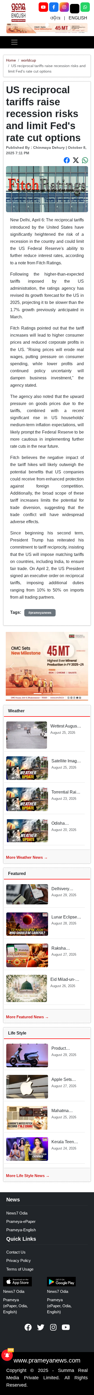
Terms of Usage (19, 1269)
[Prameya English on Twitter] (41, 1327)
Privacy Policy (18, 1260)
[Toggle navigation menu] (14, 42)
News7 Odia (16, 1213)
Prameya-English (21, 1230)
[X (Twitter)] (74, 8)
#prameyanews (39, 613)
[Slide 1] (47, 24)
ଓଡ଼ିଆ (55, 18)
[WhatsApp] (85, 7)
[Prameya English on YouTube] (66, 1327)
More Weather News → (27, 857)
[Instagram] (64, 7)
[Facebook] (53, 7)
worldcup (28, 60)
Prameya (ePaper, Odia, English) (15, 1306)
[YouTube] (43, 7)
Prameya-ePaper (21, 1221)
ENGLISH (78, 18)
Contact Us (16, 1252)
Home (11, 60)
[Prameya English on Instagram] (53, 1327)
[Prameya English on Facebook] (28, 1327)
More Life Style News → (28, 1175)
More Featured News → (27, 1017)
